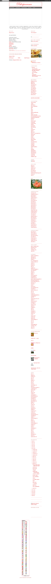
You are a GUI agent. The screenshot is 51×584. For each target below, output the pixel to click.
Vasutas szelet (33, 155)
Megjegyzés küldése (12, 56)
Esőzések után (35, 467)
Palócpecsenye (33, 134)
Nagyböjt (10, 45)
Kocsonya (32, 119)
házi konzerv (33, 282)
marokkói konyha (33, 211)
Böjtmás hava (33, 83)
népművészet (33, 408)
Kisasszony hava (33, 89)
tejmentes (32, 248)
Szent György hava (33, 84)
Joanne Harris (33, 234)
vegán (32, 251)
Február (34, 478)
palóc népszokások (23, 50)
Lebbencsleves (33, 129)
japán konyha (33, 206)
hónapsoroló (14, 50)
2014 (33, 446)
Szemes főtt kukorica (34, 141)
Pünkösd (32, 166)
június (34, 457)
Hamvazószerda (11, 44)
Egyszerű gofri (35, 468)
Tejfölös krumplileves (34, 146)
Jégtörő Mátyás (11, 48)
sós (31, 314)
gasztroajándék (33, 276)
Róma (32, 378)
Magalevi (32, 130)
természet (32, 421)
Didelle (32, 109)
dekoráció (32, 389)
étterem (32, 328)
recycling (32, 412)
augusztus (34, 455)
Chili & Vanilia (33, 233)
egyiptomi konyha (33, 197)
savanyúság (32, 310)
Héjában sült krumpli (34, 114)
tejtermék (32, 318)
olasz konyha (33, 213)
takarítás (32, 420)
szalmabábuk (33, 415)
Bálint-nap (10, 46)
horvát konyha (33, 203)
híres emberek (33, 399)
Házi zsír (32, 113)
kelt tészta (32, 286)
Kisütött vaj (32, 118)
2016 (33, 444)
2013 (33, 448)
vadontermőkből (33, 324)
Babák (34, 480)
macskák (32, 404)
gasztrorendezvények (34, 396)
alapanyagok (33, 256)
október (34, 452)
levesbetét (32, 293)
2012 (33, 489)
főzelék (32, 274)
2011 (33, 491)
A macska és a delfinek (36, 473)
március (34, 462)
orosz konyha (33, 215)
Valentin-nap (33, 167)
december (34, 449)
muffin (32, 299)
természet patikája (33, 319)
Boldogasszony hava (34, 81)
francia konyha (33, 200)
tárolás (32, 426)
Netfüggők (34, 469)
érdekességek (33, 434)
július (34, 456)
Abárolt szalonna (33, 102)
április (34, 460)
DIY (31, 374)
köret (31, 291)
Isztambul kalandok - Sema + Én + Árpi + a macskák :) (36, 70)
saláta (32, 309)
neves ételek (32, 303)
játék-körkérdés (33, 401)
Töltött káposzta (33, 150)
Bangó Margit (33, 231)
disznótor (32, 265)
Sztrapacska (32, 144)
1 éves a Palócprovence (37, 342)
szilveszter (32, 174)
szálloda (32, 417)
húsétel (32, 283)
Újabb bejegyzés (11, 57)
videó (31, 430)
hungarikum (33, 398)
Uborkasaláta (33, 154)
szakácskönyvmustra (34, 414)
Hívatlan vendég (35, 475)
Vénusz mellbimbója (35, 476)
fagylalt (32, 272)
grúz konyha (33, 201)
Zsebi (32, 382)
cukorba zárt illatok (34, 261)
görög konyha (33, 202)
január (34, 488)
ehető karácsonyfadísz (34, 269)
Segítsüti (32, 380)
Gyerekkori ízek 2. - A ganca (34, 338)
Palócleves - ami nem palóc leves (35, 133)
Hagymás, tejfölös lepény (34, 112)
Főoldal (19, 57)
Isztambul (32, 376)
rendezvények (33, 413)
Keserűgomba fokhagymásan (35, 117)
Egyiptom (32, 375)
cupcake (32, 263)
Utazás (34, 7)
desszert (32, 264)
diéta (31, 266)
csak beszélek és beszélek (34, 387)
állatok (32, 432)
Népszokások (18, 7)
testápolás (32, 424)
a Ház (32, 383)
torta (31, 320)
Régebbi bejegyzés (26, 57)
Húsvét (32, 165)
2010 (33, 492)
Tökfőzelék (32, 149)
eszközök (32, 393)
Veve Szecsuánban (34, 72)
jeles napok (18, 50)
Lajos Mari (32, 236)
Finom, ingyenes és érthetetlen (36, 62)
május (34, 459)
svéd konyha (33, 219)
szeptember (34, 453)
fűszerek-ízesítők (33, 275)
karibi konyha (33, 207)
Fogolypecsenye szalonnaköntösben (36, 472)
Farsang (10, 41)
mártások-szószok (33, 301)
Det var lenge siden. (34, 68)
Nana (32, 377)
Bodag (32, 107)
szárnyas (32, 313)
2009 (33, 494)
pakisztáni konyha (33, 216)
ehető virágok (33, 270)
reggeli (32, 306)
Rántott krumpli (33, 139)
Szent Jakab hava (33, 88)
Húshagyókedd (11, 43)
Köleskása (32, 124)
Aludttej (32, 103)
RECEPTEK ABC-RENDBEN (35, 98)
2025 (33, 441)
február (34, 463)
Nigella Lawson (33, 240)
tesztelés (32, 425)
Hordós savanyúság (33, 355)
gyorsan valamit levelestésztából (35, 279)
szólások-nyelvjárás (33, 418)
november (34, 450)
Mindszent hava (33, 92)
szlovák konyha (33, 221)
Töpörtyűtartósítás (33, 152)
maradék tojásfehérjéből (34, 294)
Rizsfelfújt (31, 348)
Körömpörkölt (33, 125)
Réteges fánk (34, 482)
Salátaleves (32, 140)
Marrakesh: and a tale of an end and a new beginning (36, 76)
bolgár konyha (33, 196)
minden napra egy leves (34, 298)
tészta (32, 322)
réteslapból (32, 307)
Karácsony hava (33, 94)
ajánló (32, 386)
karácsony (32, 171)
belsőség (32, 259)
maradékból (32, 296)
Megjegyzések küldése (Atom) (17, 59)
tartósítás (32, 317)
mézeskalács (32, 302)
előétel (32, 271)
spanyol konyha (33, 218)
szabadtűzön (32, 312)
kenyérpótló (32, 288)
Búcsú (33, 73)
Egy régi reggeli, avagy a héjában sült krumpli (36, 465)
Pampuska (32, 135)
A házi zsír (31, 340)
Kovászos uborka (33, 120)
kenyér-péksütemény (34, 287)
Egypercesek (34, 61)
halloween (32, 169)
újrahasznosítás (33, 436)
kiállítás (32, 402)
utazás (32, 429)
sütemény (32, 315)
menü (32, 297)
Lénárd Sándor (33, 239)
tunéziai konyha (33, 224)
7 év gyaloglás (35, 483)
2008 (33, 495)
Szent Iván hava (33, 87)
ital (31, 285)
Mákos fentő (33, 132)
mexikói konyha (33, 212)
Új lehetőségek (34, 71)
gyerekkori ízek (33, 277)
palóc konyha (33, 217)
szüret (32, 175)
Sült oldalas (32, 145)
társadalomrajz (33, 428)
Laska (32, 128)
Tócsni (32, 147)
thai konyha (32, 223)
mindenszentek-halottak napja (35, 172)
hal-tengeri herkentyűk (34, 280)
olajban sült (32, 304)
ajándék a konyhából (34, 255)
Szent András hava (33, 93)
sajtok (32, 308)
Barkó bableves (33, 105)
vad (31, 323)
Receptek (29, 7)
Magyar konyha (24, 7)
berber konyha (33, 195)
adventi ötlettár (33, 385)
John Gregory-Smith (34, 235)
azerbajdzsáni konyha (34, 194)
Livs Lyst (33, 67)
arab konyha (33, 192)
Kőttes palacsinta (33, 127)
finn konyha (33, 199)
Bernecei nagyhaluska (34, 106)
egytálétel (32, 267)
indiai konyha (33, 205)
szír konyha (32, 222)
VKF (31, 381)
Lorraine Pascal (33, 237)
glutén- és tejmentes (34, 246)
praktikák (32, 409)
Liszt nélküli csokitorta (36, 479)
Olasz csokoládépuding (36, 486)
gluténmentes (33, 247)
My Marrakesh (34, 74)
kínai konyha (33, 208)
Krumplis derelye (33, 123)
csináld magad (33, 388)
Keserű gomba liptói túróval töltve (36, 116)
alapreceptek (33, 258)
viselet (32, 431)
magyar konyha (33, 210)
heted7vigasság (33, 397)
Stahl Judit (32, 241)
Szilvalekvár (32, 143)
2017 (33, 442)
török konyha (33, 226)
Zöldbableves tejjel (33, 156)
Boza (31, 108)
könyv (32, 403)
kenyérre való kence (34, 290)
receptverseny (33, 410)
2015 (33, 445)
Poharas (32, 136)
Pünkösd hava (33, 86)
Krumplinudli (33, 122)
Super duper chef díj (37, 362)
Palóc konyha (12, 7)
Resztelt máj (32, 138)
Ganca (32, 111)
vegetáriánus (33, 249)
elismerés (32, 392)
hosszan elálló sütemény (34, 281)
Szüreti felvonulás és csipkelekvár (37, 358)
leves (31, 292)
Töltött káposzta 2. (33, 151)
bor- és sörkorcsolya (34, 260)
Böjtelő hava (33, 82)
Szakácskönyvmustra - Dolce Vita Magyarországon (35, 368)
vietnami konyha (33, 227)
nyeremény (32, 407)
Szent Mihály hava (33, 90)
